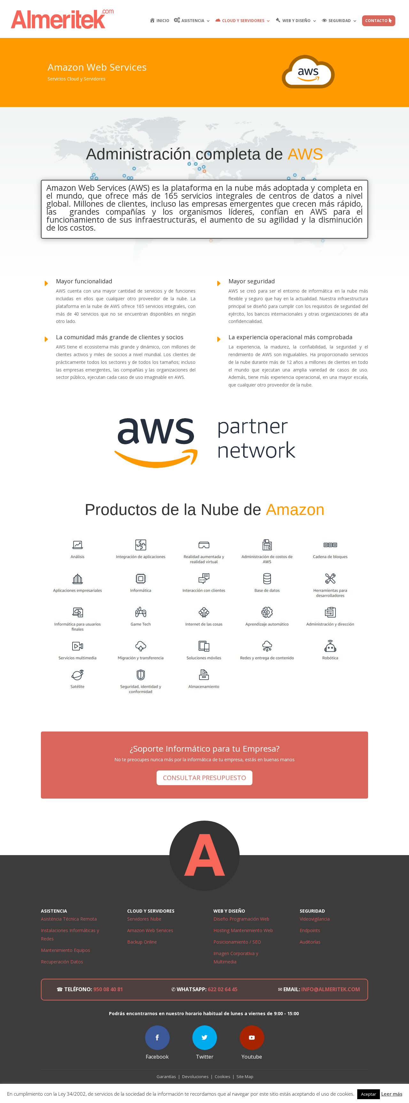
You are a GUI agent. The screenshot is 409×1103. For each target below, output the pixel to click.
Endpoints (310, 930)
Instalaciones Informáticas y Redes (70, 934)
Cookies (223, 1076)
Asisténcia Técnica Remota (69, 919)
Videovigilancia (315, 919)
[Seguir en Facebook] (157, 1037)
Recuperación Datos (62, 962)
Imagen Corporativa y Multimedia (235, 957)
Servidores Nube (144, 919)
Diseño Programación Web (241, 919)
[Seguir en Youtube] (252, 1037)
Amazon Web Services (150, 930)
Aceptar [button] (368, 1094)
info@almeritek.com (330, 989)
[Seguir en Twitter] (204, 1037)
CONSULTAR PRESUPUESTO (204, 777)
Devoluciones (195, 1076)
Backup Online (142, 942)
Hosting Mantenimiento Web (243, 930)
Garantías (166, 1076)
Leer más (391, 1094)
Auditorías (310, 942)
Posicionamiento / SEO (237, 942)
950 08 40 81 (108, 989)
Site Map (244, 1076)
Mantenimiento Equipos (65, 950)
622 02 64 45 (222, 989)
